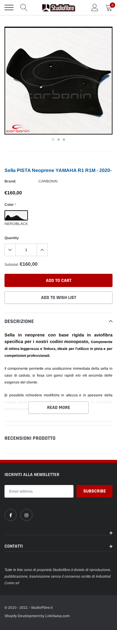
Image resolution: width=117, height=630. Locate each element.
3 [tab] (64, 139)
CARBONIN (48, 181)
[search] (24, 7)
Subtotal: (11, 264)
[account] (94, 7)
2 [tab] (58, 139)
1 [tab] (53, 139)
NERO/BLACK (16, 215)
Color (10, 205)
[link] (10, 515)
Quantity (11, 238)
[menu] (9, 7)
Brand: (10, 181)
